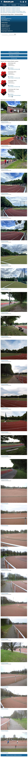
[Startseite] (8, 2)
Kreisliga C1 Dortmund (16, 8)
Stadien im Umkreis (14, 55)
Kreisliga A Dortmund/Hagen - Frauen (18, 11)
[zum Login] (1, 1)
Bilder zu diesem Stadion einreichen (14, 755)
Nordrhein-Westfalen (12, 12)
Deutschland (8, 7)
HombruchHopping (4, 121)
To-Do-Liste (14, 58)
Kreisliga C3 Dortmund (16, 10)
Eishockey (22, 5)
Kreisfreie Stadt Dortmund (21, 12)
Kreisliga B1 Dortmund (16, 7)
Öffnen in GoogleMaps (14, 52)
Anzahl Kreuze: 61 (5, 28)
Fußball (4, 5)
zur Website (11, 68)
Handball (14, 5)
